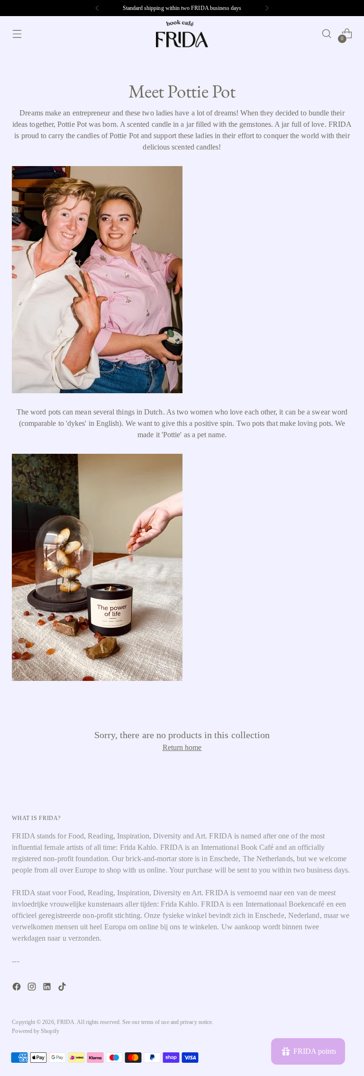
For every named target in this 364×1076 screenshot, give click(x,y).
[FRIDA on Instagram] (32, 988)
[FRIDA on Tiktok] (63, 988)
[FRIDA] (182, 33)
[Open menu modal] (17, 34)
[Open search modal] (327, 34)
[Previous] (97, 8)
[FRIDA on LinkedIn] (48, 988)
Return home (182, 747)
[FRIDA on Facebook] (17, 988)
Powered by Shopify (35, 1031)
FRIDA (65, 1022)
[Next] (266, 8)
